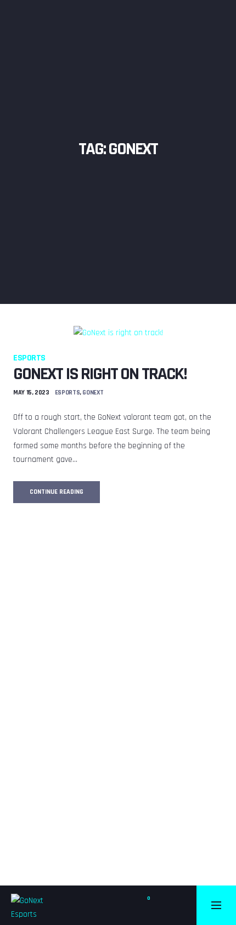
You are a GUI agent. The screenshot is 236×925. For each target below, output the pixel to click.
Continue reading (65, 495)
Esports (67, 392)
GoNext (92, 392)
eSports (29, 358)
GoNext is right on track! (100, 374)
